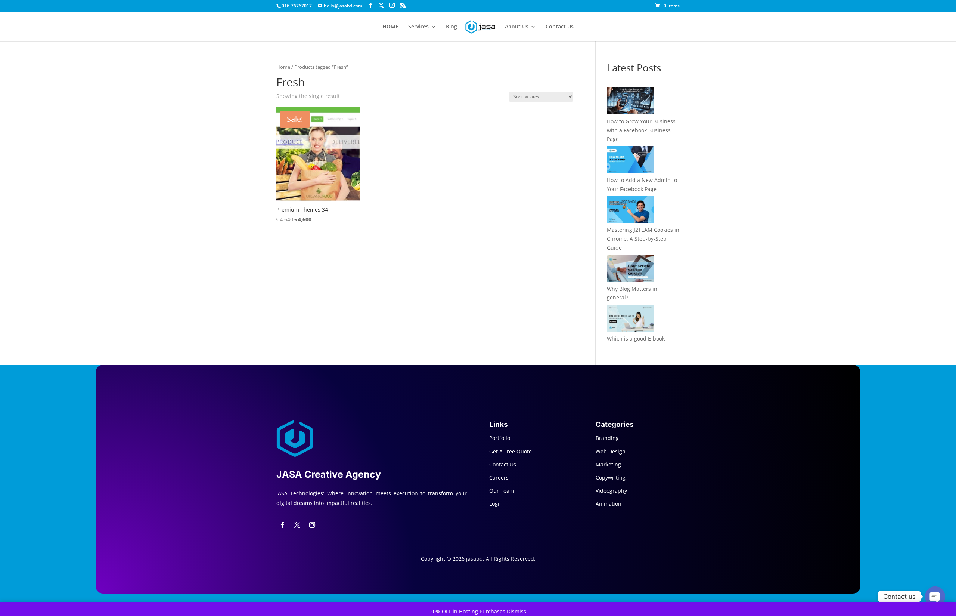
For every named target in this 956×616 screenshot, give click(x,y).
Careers (499, 477)
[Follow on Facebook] (282, 525)
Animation (608, 503)
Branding (607, 437)
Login (496, 503)
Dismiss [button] (516, 611)
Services (418, 27)
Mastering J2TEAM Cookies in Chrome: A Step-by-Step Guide (643, 238)
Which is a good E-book (636, 338)
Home (283, 67)
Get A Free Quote (510, 451)
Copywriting (611, 477)
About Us (516, 27)
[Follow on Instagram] (312, 525)
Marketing (608, 464)
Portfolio (499, 437)
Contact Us (560, 27)
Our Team (501, 490)
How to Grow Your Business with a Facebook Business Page (641, 130)
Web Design (611, 451)
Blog (451, 27)
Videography (611, 490)
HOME (390, 27)
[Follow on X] (297, 525)
